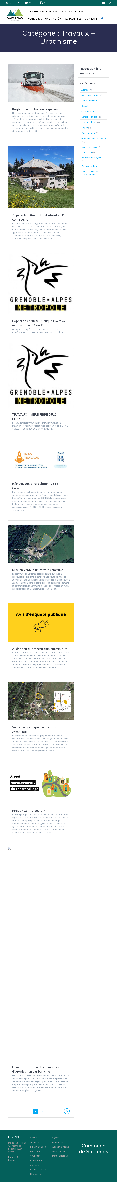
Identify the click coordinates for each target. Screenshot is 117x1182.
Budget (84, 106)
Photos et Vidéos (38, 1174)
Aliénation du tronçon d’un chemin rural (40, 649)
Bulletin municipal (38, 1146)
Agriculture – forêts (90, 95)
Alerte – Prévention (90, 100)
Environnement (88, 133)
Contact (91, 18)
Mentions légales (60, 1155)
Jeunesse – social (89, 147)
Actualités (73, 18)
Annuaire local (58, 1142)
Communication (88, 111)
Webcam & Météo (60, 1146)
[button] (102, 19)
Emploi (84, 127)
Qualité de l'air (15, 3)
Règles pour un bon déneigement (35, 109)
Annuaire (47, 3)
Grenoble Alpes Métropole (93, 138)
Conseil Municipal (89, 116)
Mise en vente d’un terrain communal (38, 570)
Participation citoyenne (92, 157)
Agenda (84, 89)
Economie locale (89, 122)
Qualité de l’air (58, 1151)
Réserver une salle (38, 1169)
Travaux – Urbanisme (91, 166)
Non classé (86, 152)
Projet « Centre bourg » (28, 810)
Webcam (32, 3)
